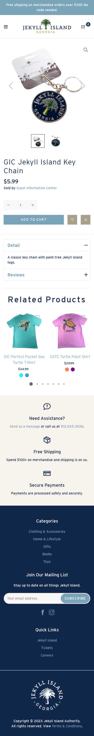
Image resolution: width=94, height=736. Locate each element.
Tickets (47, 648)
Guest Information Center (36, 188)
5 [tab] (53, 384)
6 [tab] (58, 384)
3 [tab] (42, 384)
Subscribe (75, 598)
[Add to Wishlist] (72, 220)
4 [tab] (48, 384)
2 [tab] (37, 384)
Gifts (47, 546)
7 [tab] (64, 384)
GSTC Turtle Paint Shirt (70, 356)
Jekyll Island (47, 640)
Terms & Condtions (67, 726)
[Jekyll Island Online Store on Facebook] (42, 613)
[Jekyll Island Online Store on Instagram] (51, 613)
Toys (47, 562)
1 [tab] (31, 384)
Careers (47, 655)
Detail (13, 245)
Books (47, 554)
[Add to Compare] (85, 220)
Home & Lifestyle (47, 539)
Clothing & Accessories (47, 531)
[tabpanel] (24, 344)
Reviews (16, 274)
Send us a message (25, 426)
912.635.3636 (72, 426)
